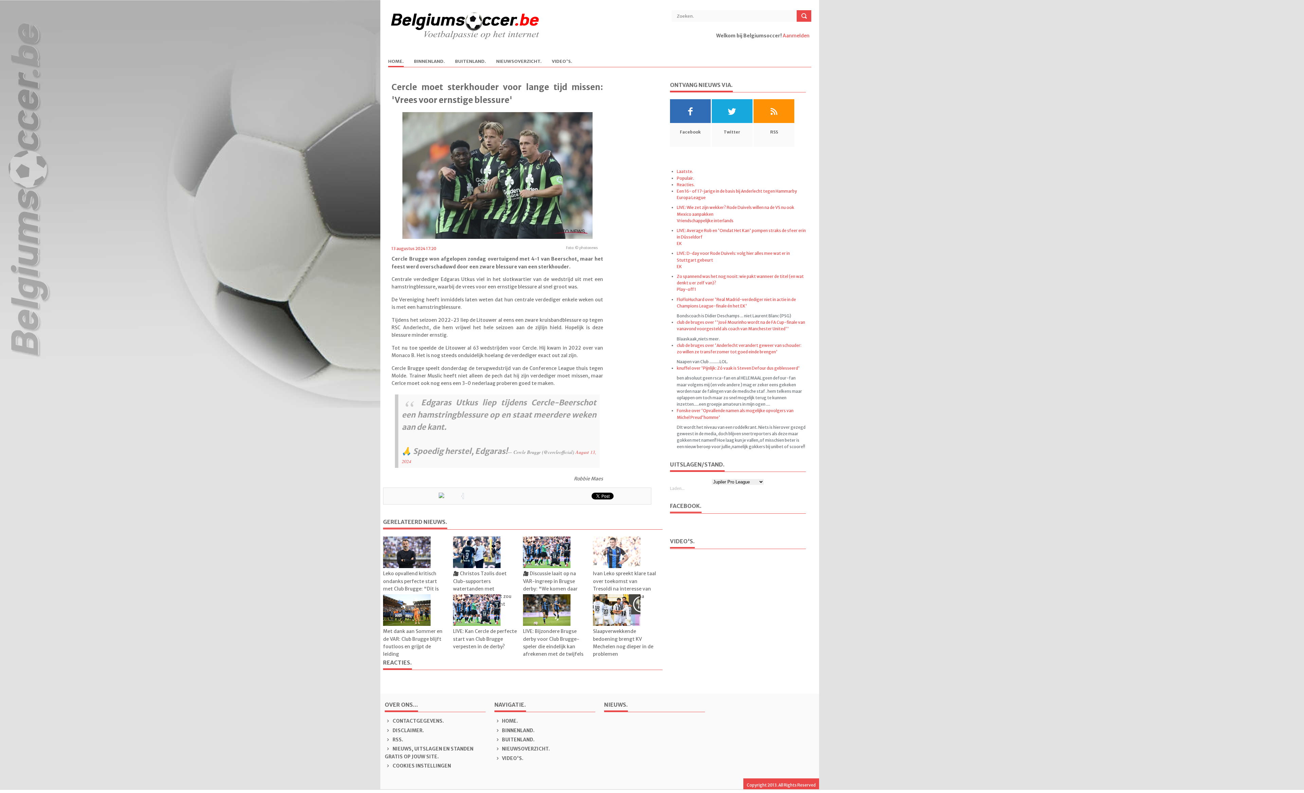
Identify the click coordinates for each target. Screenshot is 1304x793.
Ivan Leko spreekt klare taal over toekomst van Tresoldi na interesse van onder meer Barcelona (624, 584)
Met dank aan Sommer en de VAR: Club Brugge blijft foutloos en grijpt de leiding (412, 642)
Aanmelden (796, 36)
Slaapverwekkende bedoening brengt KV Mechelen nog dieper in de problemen (623, 642)
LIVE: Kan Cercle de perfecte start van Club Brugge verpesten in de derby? (485, 639)
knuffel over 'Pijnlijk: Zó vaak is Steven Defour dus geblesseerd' (738, 368)
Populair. (685, 178)
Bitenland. (470, 61)
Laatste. (685, 171)
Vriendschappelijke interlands (705, 220)
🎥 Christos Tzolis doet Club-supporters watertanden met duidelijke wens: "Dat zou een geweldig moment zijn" (482, 592)
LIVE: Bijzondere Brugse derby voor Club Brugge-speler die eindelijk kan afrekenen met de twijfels (553, 642)
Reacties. (686, 184)
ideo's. (562, 61)
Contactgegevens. (418, 721)
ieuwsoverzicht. (519, 61)
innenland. (429, 61)
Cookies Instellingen (421, 766)
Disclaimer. (408, 730)
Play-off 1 (686, 289)
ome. (396, 61)
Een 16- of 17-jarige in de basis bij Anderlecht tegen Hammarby (737, 191)
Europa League (691, 197)
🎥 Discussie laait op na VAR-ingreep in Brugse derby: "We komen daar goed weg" (550, 584)
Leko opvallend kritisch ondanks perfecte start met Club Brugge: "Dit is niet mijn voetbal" (411, 584)
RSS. (397, 740)
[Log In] (716, 43)
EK (679, 243)
